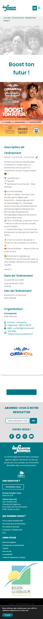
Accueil (7, 17)
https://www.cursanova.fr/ (20, 334)
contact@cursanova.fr (23, 328)
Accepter (8, 615)
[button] (34, 8)
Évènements (18, 17)
